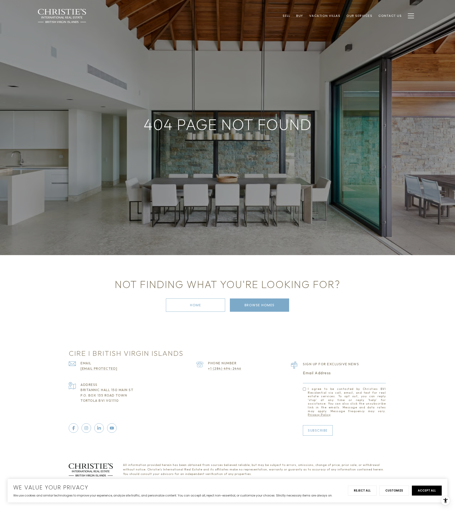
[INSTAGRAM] (86, 428)
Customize (394, 490)
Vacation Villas (325, 16)
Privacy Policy (319, 414)
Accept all (427, 490)
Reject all (362, 490)
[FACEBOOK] (73, 428)
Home (195, 305)
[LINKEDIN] (99, 428)
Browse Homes (260, 305)
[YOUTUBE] (112, 428)
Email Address (317, 372)
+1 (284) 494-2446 (224, 368)
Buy (299, 16)
